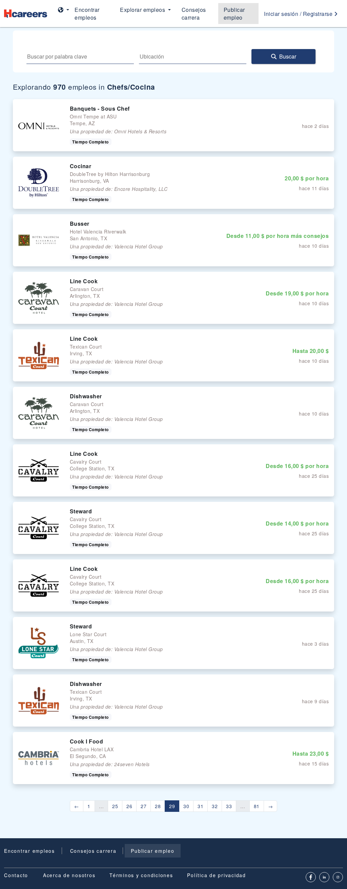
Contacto (16, 875)
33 (229, 806)
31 (200, 806)
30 (186, 806)
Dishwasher (86, 396)
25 (115, 806)
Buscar (287, 56)
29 (172, 806)
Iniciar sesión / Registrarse (299, 14)
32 (215, 806)
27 (143, 806)
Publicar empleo (234, 13)
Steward (81, 511)
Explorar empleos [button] (143, 10)
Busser (79, 223)
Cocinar (80, 166)
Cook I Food (86, 741)
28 (158, 806)
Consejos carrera (194, 13)
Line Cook (84, 281)
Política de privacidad (216, 875)
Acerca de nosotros (69, 875)
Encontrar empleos (87, 13)
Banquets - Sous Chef (100, 108)
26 (129, 806)
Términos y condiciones (141, 875)
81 (257, 806)
